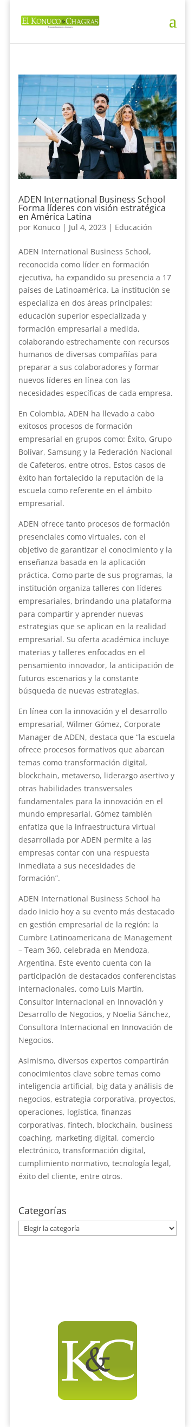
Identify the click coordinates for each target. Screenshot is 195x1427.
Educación (133, 227)
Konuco (46, 227)
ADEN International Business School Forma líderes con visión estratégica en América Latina (92, 208)
